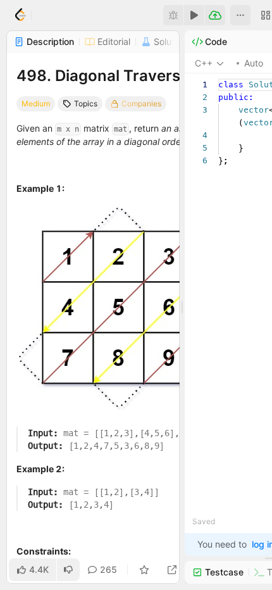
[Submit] (215, 15)
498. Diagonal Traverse (102, 75)
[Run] (194, 15)
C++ (204, 63)
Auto (253, 63)
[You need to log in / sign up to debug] (173, 15)
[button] (240, 15)
